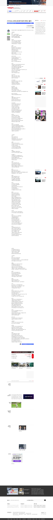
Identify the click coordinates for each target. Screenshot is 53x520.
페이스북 (7, 36)
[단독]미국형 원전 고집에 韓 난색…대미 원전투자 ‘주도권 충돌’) (18, 397)
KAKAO (7, 39)
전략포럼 (38, 505)
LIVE (7, 5)
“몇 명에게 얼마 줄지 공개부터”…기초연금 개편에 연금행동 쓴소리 (39, 490)
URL (9, 39)
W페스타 (41, 505)
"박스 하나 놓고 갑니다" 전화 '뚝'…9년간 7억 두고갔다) (17, 394)
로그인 (45, 5)
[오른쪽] (20, 402)
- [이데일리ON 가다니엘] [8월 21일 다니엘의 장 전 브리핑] (26, 507)
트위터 (9, 36)
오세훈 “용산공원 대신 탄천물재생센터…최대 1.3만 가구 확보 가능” (39, 489)
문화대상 (35, 505)
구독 (41, 5)
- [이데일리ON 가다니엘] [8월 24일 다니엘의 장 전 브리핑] (26, 506)
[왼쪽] (44, 84)
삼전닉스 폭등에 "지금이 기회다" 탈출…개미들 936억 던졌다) (18, 398)
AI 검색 (9, 11)
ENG (39, 5)
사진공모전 (44, 505)
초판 (43, 5)
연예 (44, 20)
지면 (42, 5)
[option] (20, 5)
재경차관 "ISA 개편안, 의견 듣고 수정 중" (36, 488)
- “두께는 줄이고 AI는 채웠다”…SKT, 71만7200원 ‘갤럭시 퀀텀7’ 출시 (13, 506)
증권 (43, 20)
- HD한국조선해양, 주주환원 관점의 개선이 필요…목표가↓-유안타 (13, 507)
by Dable (10, 412)
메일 (7, 38)
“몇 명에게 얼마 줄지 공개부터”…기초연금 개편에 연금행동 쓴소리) (18, 396)
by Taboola (10, 385)
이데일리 (13, 8)
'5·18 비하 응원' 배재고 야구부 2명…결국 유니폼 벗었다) (17, 395)
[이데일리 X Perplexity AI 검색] (20, 23)
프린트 (9, 38)
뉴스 (41, 20)
